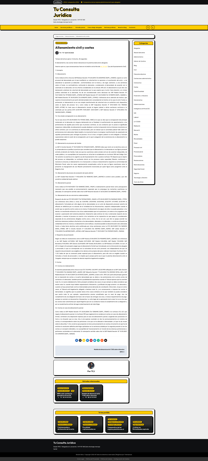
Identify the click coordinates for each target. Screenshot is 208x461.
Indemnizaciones (139, 104)
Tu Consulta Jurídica (66, 12)
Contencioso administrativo (142, 78)
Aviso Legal (80, 459)
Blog (135, 65)
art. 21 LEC (103, 66)
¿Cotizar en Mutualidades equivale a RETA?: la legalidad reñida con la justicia (141, 430)
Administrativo (138, 57)
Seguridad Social (139, 169)
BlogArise (119, 454)
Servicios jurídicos (66, 27)
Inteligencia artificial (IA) (142, 108)
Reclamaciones (138, 160)
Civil (135, 70)
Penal (135, 143)
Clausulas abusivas (63, 391)
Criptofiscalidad (139, 91)
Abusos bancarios (61, 43)
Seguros (136, 173)
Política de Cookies (106, 459)
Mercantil (137, 130)
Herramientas (138, 100)
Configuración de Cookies (121, 459)
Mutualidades (138, 139)
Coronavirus (137, 83)
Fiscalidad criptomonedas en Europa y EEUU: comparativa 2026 (89, 430)
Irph (72, 391)
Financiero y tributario (141, 96)
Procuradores (138, 156)
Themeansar (128, 454)
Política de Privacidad (92, 459)
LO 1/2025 (137, 121)
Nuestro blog (122, 27)
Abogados (137, 48)
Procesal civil (138, 147)
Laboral (136, 117)
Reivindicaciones (139, 165)
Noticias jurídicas (110, 27)
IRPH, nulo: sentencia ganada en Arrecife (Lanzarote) (64, 395)
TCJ (63, 52)
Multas (136, 134)
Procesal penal (138, 152)
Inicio (56, 27)
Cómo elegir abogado (95, 27)
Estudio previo (80, 27)
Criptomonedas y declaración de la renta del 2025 (66, 429)
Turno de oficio (138, 182)
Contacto (132, 27)
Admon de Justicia (140, 61)
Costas (136, 87)
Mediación (137, 126)
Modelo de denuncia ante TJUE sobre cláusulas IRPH (91, 395)
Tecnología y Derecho (140, 177)
